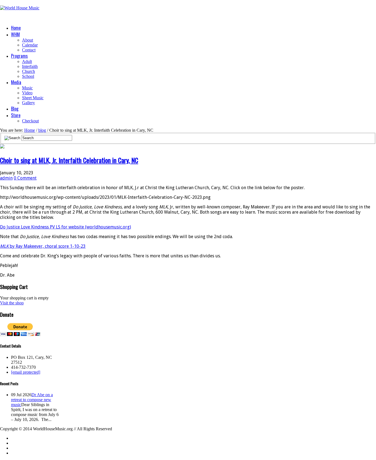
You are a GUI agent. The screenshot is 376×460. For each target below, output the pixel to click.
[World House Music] (19, 7)
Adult (27, 61)
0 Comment (25, 178)
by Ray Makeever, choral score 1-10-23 (43, 246)
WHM (15, 34)
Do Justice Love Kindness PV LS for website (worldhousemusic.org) (65, 227)
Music (27, 88)
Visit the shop (12, 303)
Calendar (30, 45)
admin (6, 178)
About (27, 40)
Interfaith (30, 66)
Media (16, 82)
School (28, 76)
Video (27, 92)
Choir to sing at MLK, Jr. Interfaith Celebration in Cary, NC (69, 160)
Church (28, 71)
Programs (19, 56)
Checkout (30, 121)
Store (15, 115)
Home (16, 27)
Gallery (28, 102)
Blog (14, 108)
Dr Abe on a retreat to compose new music (32, 399)
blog (42, 130)
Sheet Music (32, 97)
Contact (29, 50)
